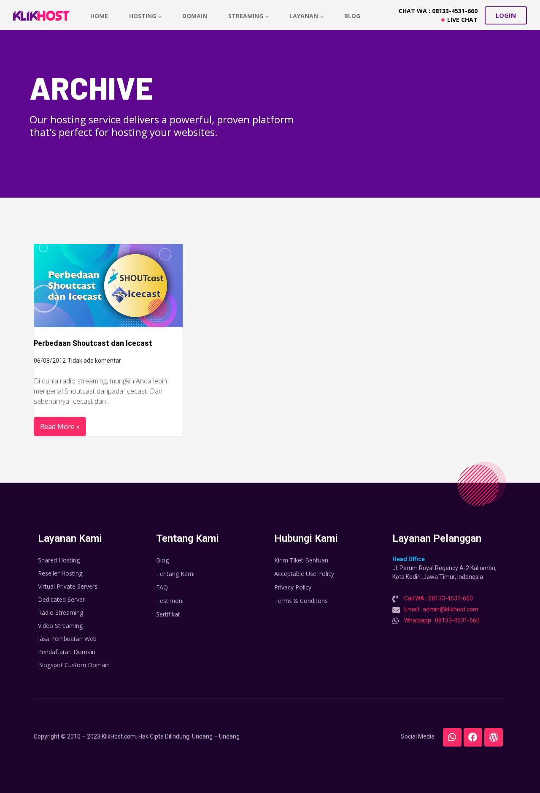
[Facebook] (473, 737)
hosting (142, 16)
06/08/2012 (50, 360)
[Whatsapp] (452, 737)
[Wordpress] (493, 737)
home (99, 16)
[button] (506, 15)
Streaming (245, 16)
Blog (352, 16)
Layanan (303, 16)
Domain (194, 16)
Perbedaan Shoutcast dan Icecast (93, 343)
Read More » (60, 426)
